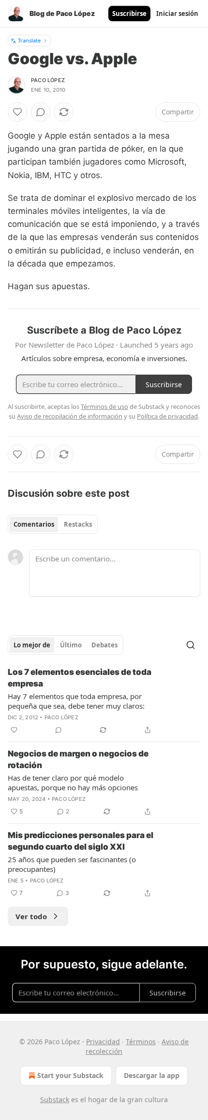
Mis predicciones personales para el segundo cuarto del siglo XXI (80, 841)
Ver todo (31, 916)
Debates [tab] (104, 645)
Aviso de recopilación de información (69, 416)
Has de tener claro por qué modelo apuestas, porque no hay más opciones (73, 782)
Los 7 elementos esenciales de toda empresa (79, 677)
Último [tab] (71, 645)
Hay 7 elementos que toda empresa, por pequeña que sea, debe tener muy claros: (76, 701)
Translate (29, 40)
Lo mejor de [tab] (32, 645)
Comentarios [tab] (34, 524)
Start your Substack (70, 1075)
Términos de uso (104, 406)
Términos (141, 1041)
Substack (54, 1099)
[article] (104, 701)
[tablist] (53, 524)
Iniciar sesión (177, 13)
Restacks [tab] (78, 524)
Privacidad (103, 1041)
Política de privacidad (167, 416)
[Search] (190, 645)
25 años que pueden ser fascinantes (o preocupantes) (72, 864)
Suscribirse (129, 13)
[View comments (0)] (40, 112)
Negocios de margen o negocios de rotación (78, 759)
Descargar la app (151, 1075)
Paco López (48, 80)
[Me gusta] (17, 112)
